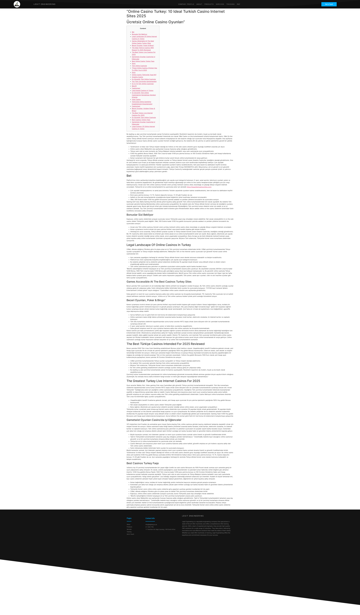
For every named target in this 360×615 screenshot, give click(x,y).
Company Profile (186, 4)
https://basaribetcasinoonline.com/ (199, 187)
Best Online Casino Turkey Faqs (143, 61)
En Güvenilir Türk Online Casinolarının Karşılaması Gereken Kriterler (144, 95)
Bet (133, 32)
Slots (133, 63)
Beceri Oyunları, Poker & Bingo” (143, 45)
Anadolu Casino (137, 77)
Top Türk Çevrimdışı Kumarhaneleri (144, 81)
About (199, 4)
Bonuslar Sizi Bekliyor (139, 34)
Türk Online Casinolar (139, 66)
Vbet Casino (136, 99)
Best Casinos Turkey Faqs (141, 120)
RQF (238, 4)
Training (230, 4)
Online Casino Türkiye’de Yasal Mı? (144, 75)
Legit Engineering (45, 4)
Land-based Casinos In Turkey (142, 90)
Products (209, 4)
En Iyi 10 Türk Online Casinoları (143, 84)
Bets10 (134, 86)
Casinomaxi (136, 88)
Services (220, 4)
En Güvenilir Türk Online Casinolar (144, 79)
